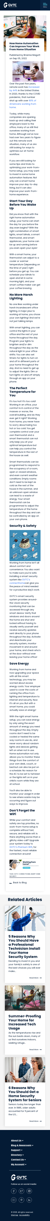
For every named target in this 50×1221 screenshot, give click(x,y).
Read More (33, 978)
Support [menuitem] (15, 1150)
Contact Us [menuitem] (17, 1159)
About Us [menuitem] (16, 1140)
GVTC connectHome (22, 874)
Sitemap (14, 1215)
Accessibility (24, 1215)
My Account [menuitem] (17, 1164)
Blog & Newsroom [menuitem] (21, 1145)
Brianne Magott (32, 55)
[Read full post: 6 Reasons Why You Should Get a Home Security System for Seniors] (25, 1069)
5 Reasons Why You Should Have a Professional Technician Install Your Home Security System (24, 946)
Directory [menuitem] (16, 1155)
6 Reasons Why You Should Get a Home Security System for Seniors (24, 1094)
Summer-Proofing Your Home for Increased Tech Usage (24, 1022)
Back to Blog (20, 882)
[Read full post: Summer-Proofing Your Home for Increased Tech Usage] (25, 998)
